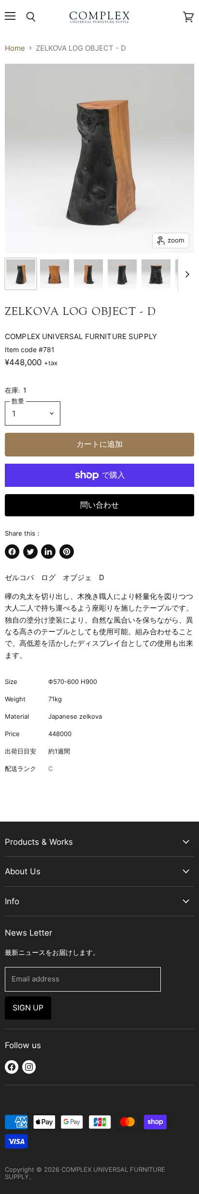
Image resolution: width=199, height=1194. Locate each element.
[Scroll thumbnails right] (185, 274)
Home (15, 48)
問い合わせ (99, 505)
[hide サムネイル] (20, 273)
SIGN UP (28, 1007)
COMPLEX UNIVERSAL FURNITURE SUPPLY (81, 336)
